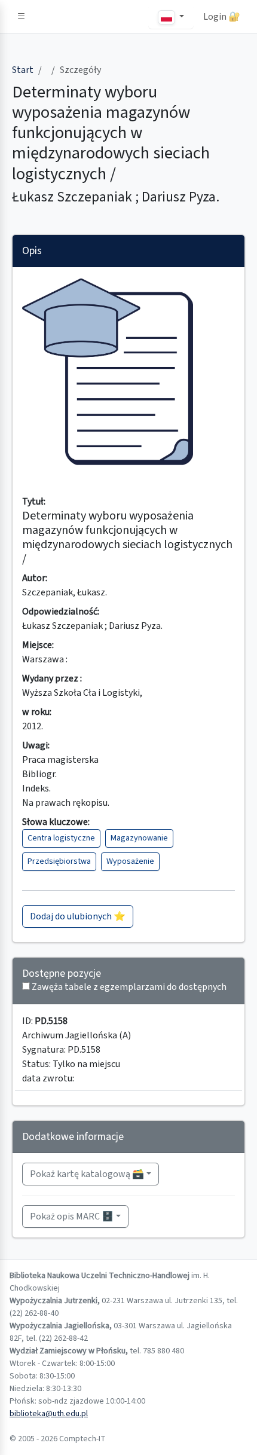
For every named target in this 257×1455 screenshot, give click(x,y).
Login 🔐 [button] (221, 16)
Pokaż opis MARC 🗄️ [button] (72, 1216)
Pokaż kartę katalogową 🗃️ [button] (87, 1174)
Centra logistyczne (61, 838)
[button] (21, 17)
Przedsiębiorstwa (59, 861)
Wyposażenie (130, 861)
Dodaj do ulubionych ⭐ (78, 916)
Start (22, 70)
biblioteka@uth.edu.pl (49, 1414)
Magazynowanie (139, 838)
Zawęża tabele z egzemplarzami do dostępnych (129, 987)
